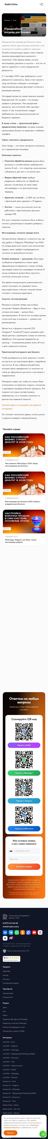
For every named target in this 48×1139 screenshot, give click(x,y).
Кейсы (5, 1015)
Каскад (5, 975)
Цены (5, 1007)
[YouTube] (34, 932)
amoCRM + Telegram (10, 1046)
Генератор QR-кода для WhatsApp (15, 1019)
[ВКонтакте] (5, 932)
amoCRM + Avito (9, 1062)
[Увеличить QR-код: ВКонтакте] (24, 815)
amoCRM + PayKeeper (11, 1073)
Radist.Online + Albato (11, 1105)
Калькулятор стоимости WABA (13, 1031)
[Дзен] (5, 938)
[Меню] (40, 4)
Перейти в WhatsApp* (24, 773)
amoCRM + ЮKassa (10, 1077)
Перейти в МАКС (24, 745)
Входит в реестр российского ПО (18, 951)
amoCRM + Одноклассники (12, 1066)
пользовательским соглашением (24, 889)
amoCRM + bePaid (9, 1069)
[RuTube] (11, 938)
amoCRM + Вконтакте (11, 1058)
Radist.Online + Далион (11, 1113)
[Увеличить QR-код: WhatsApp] (24, 759)
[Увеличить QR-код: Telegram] (24, 787)
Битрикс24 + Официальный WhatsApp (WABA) (19, 1093)
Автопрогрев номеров (11, 983)
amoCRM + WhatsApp (11, 1050)
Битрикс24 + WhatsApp (11, 1089)
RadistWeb (6, 971)
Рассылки (6, 979)
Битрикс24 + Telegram (11, 1085)
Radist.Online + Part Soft (11, 1109)
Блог (15, 20)
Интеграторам (8, 993)
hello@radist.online (11, 926)
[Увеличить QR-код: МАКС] (24, 731)
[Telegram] (11, 932)
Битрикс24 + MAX (9, 1081)
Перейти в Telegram (24, 801)
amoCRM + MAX (9, 1042)
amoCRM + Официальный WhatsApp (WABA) (19, 1054)
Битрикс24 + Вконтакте (11, 1097)
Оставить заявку (24, 867)
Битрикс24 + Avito (9, 1101)
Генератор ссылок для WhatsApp (14, 1023)
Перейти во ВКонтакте (24, 829)
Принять (10, 1133)
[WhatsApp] (16, 932)
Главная (7, 20)
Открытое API (8, 997)
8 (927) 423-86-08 (10, 923)
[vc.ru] (40, 932)
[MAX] (28, 932)
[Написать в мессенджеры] (43, 1134)
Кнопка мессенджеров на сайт (14, 1027)
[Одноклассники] (22, 932)
